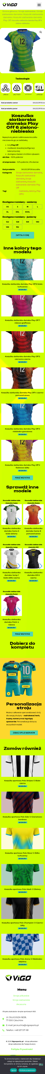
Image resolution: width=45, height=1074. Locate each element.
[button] (39, 4)
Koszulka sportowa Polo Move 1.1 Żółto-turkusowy (22, 854)
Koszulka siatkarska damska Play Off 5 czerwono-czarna (22, 357)
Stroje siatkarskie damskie (29, 172)
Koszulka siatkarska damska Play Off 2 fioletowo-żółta (22, 466)
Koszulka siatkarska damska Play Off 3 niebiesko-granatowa (22, 430)
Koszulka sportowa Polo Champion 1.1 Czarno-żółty (22, 924)
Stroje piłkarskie (21, 996)
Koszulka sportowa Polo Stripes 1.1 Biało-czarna (22, 781)
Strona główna (9, 11)
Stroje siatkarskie (26, 11)
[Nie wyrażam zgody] (41, 1065)
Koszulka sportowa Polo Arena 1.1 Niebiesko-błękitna (22, 960)
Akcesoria (21, 1004)
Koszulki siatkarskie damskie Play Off (28, 184)
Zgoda (13, 1070)
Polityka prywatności (27, 1070)
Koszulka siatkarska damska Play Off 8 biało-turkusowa (22, 285)
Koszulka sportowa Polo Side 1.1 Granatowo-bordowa (22, 818)
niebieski (23, 191)
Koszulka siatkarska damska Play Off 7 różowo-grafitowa (22, 321)
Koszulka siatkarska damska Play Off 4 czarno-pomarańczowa (22, 394)
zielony (32, 191)
